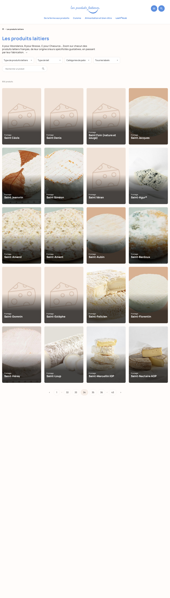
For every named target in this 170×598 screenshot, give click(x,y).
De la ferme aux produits (56, 18)
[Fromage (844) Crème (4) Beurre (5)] (18, 60)
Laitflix (121, 18)
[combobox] (18, 60)
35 (93, 392)
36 (101, 392)
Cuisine (77, 18)
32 (67, 392)
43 (112, 392)
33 (76, 392)
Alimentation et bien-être (98, 18)
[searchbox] (17, 60)
